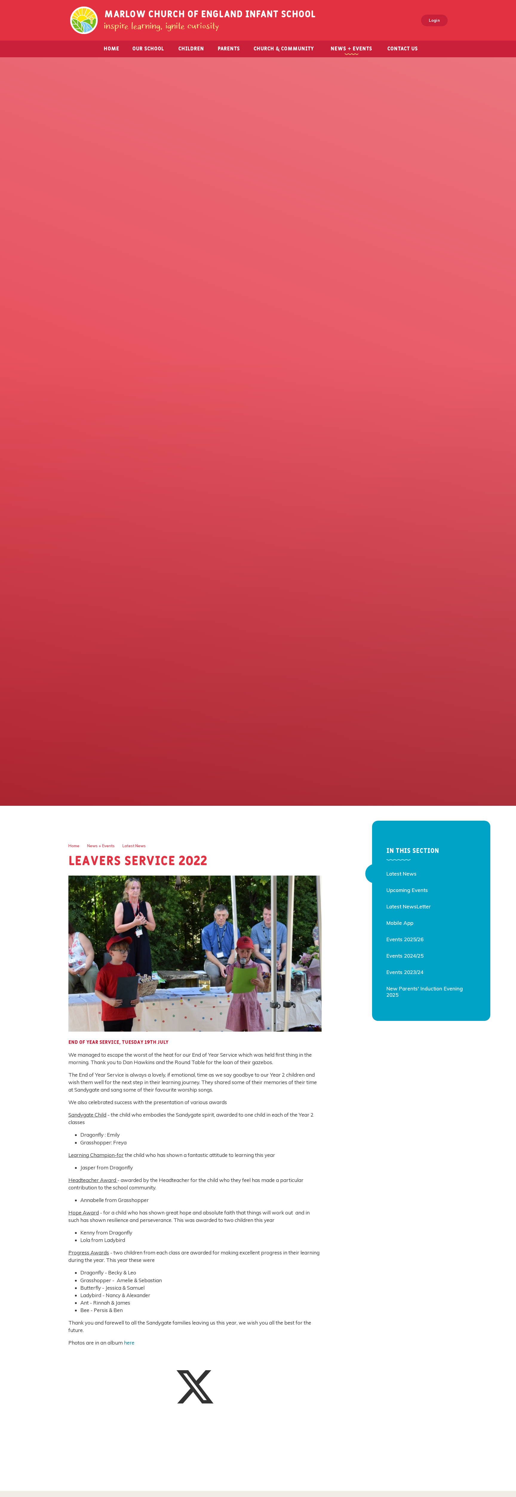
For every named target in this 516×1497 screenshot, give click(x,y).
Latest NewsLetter (408, 906)
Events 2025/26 (404, 939)
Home (73, 845)
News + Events (101, 845)
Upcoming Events (407, 890)
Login (434, 20)
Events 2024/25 (404, 956)
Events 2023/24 (404, 972)
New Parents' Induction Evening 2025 (424, 991)
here (130, 1342)
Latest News (134, 845)
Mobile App (399, 923)
